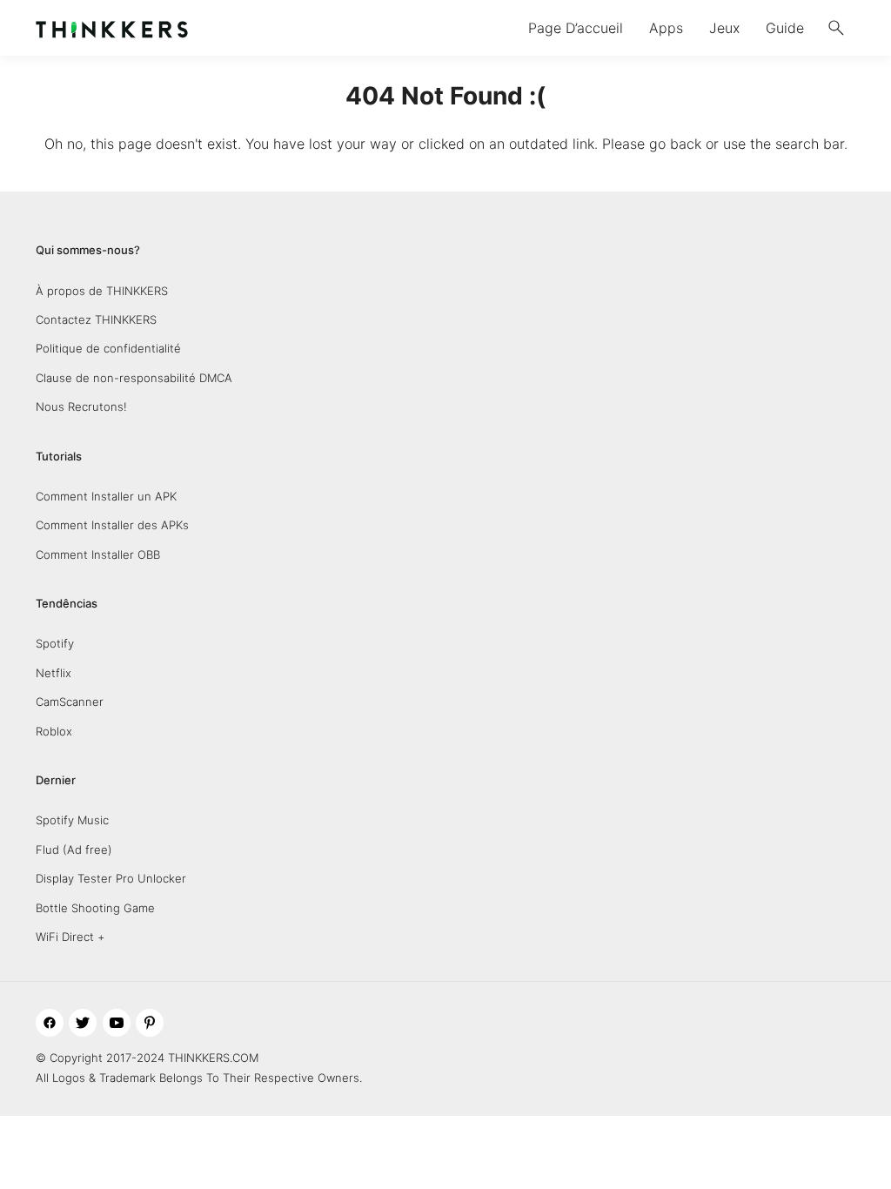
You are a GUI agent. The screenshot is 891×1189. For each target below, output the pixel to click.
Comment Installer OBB (98, 554)
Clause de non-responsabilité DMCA (134, 378)
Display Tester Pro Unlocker (111, 878)
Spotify (55, 643)
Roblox (54, 731)
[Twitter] (83, 1023)
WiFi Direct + (70, 937)
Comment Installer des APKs (112, 525)
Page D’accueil (575, 28)
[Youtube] (117, 1023)
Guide (785, 28)
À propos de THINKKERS (102, 291)
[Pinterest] (150, 1023)
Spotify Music (72, 820)
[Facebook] (50, 1023)
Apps (666, 28)
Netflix (53, 673)
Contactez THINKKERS (96, 319)
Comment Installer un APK (106, 496)
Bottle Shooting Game (95, 908)
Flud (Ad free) (74, 849)
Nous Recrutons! (81, 406)
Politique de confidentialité (108, 348)
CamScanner (70, 702)
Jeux (724, 28)
